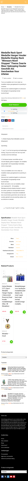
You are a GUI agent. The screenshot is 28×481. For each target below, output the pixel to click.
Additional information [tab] (8, 128)
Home (2, 7)
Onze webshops (5, 447)
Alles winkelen (4, 440)
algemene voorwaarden (7, 456)
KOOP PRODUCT (14, 105)
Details (23, 98)
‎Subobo (18, 244)
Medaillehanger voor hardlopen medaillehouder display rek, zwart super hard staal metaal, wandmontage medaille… (20, 295)
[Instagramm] (8, 476)
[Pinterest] (14, 476)
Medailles (9, 7)
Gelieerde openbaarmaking (7, 458)
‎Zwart (17, 238)
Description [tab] (5, 126)
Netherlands (11, 111)
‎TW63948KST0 (20, 250)
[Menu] (2, 2)
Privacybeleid (4, 454)
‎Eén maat (18, 241)
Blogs (2, 443)
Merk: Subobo (19, 256)
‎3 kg (17, 253)
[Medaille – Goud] (7, 324)
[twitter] (5, 476)
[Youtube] (11, 476)
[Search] (25, 2)
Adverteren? (4, 445)
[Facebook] (2, 476)
